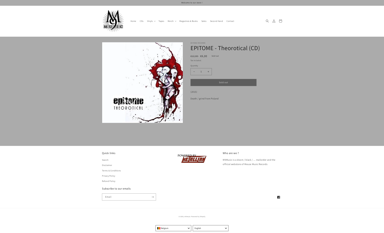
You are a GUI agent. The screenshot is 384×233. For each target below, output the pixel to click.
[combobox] (173, 228)
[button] (151, 21)
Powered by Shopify (198, 217)
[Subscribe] (152, 197)
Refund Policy (108, 181)
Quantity (194, 65)
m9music (187, 217)
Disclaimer (107, 165)
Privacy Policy (108, 175)
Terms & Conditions (111, 170)
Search (105, 160)
